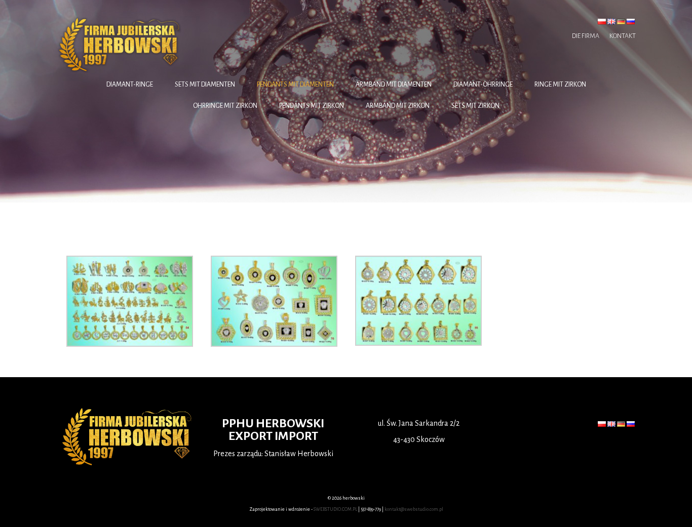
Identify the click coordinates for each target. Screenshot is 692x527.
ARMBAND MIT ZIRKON (398, 105)
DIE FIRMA (585, 35)
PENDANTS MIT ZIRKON (311, 105)
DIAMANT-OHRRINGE (483, 84)
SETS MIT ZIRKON (475, 105)
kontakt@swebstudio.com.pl (414, 509)
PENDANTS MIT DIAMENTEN (295, 84)
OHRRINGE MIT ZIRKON (225, 105)
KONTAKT (622, 35)
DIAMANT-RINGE (129, 84)
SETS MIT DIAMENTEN (205, 84)
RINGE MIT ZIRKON (560, 84)
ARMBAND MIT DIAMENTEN (394, 84)
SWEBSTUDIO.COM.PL (335, 509)
